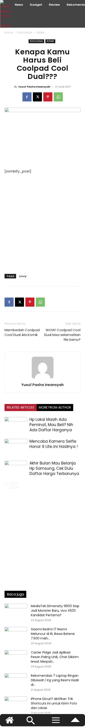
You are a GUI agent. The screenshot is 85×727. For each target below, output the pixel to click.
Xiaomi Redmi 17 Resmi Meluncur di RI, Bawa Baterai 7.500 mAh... (53, 634)
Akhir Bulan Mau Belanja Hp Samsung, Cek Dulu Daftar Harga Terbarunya (54, 468)
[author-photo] (42, 378)
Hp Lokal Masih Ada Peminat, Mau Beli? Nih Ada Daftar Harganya (51, 425)
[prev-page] (7, 485)
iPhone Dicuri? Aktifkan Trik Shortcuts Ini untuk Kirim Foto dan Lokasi (54, 703)
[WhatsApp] (58, 96)
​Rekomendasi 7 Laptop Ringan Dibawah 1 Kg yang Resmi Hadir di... (55, 680)
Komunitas (24, 32)
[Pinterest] (47, 96)
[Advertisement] (42, 222)
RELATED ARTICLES (20, 407)
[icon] (75, 722)
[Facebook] (27, 96)
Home (9, 32)
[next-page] (14, 485)
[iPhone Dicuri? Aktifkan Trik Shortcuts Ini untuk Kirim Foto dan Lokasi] (16, 704)
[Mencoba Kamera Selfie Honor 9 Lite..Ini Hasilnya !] (16, 446)
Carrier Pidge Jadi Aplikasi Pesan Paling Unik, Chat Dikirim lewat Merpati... (55, 657)
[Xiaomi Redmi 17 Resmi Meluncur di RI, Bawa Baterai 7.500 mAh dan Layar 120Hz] (16, 635)
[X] (37, 96)
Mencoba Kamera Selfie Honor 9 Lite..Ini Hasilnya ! (53, 444)
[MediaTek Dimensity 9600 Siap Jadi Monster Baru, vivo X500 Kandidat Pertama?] (16, 612)
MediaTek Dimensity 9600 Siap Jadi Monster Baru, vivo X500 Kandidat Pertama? (55, 610)
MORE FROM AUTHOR (55, 407)
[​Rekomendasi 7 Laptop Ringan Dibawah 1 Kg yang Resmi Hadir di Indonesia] (16, 681)
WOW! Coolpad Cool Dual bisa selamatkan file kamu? (62, 335)
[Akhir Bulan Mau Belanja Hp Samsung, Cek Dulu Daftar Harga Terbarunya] (16, 468)
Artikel (40, 32)
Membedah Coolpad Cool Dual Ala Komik (22, 332)
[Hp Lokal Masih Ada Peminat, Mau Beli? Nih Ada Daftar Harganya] (16, 425)
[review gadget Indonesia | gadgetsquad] (5, 14)
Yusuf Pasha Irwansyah (34, 86)
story (23, 276)
